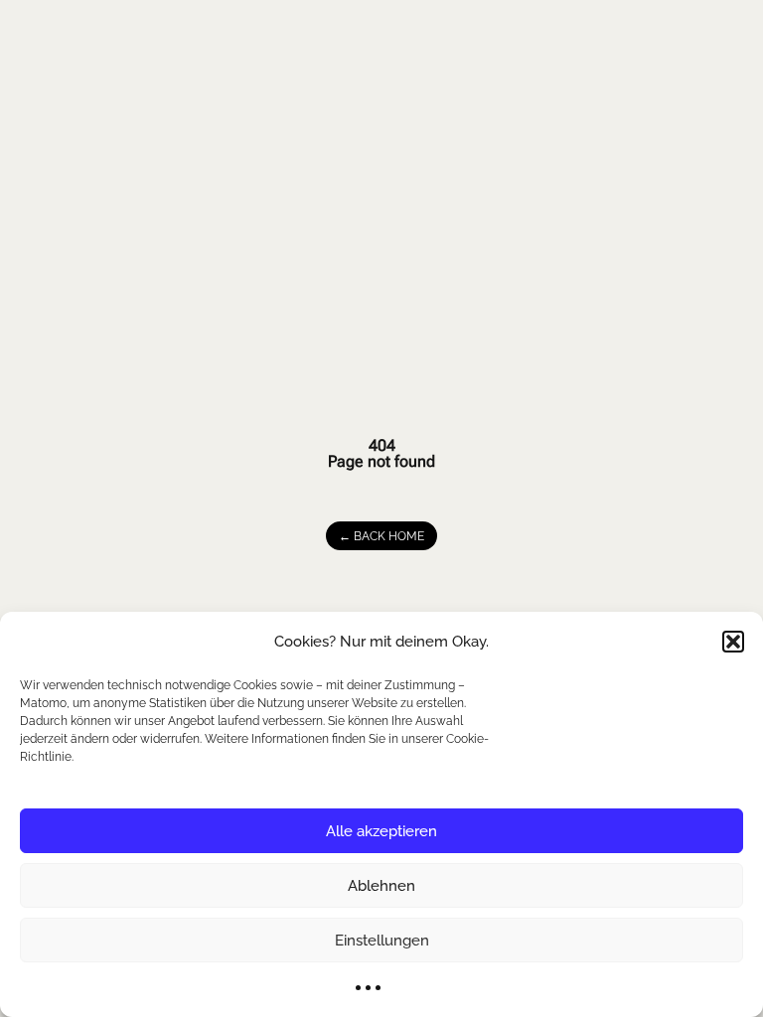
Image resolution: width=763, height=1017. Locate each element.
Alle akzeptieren (381, 831)
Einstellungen (382, 940)
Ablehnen (381, 886)
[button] (733, 642)
